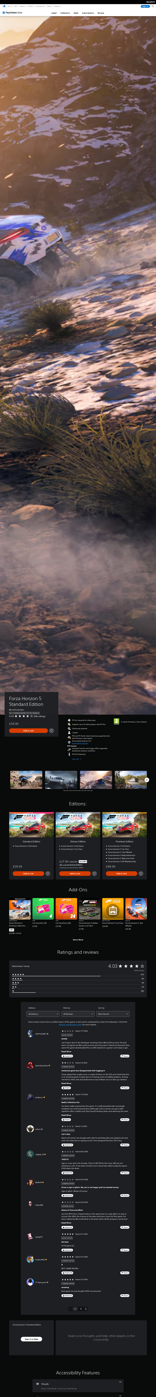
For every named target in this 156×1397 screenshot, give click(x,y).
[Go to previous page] (70, 1309)
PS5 (16, 6)
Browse (101, 13)
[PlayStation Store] (13, 12)
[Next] (147, 780)
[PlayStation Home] (4, 6)
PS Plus (30, 6)
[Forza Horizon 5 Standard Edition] (26, 780)
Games (22, 6)
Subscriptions (88, 13)
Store (9, 6)
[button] (80, 743)
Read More (66, 1051)
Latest (54, 13)
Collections (65, 13)
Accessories (40, 6)
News (49, 6)
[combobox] (43, 1014)
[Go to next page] (86, 1309)
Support (57, 6)
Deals (76, 13)
